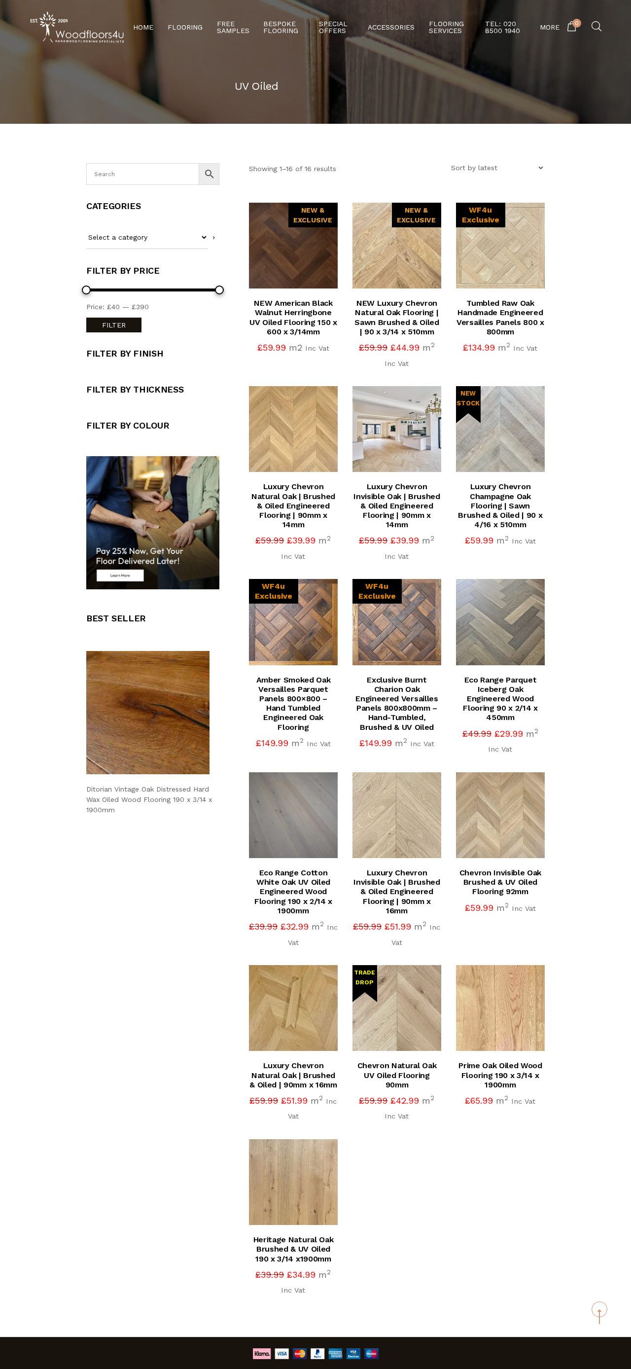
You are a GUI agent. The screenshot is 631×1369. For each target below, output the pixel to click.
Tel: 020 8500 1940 (502, 27)
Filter (114, 325)
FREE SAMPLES (233, 27)
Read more (510, 838)
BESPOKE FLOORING (280, 27)
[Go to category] (213, 237)
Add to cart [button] (302, 267)
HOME (143, 27)
